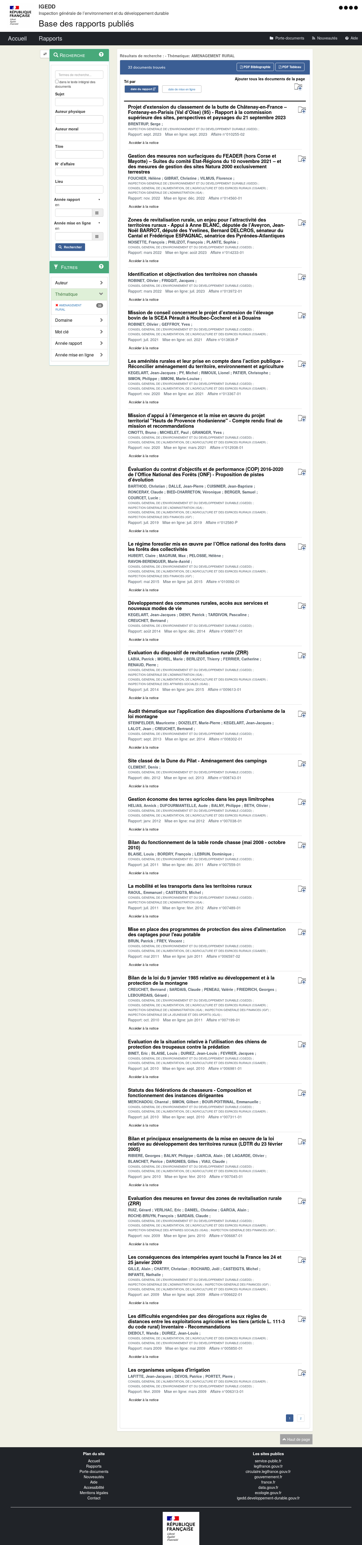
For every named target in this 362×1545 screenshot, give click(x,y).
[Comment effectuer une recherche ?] (101, 54)
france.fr (268, 1482)
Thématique (66, 294)
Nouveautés (94, 1476)
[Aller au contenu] (346, 7)
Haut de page (298, 1439)
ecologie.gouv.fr (268, 1492)
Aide (94, 1482)
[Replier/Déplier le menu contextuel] (45, 54)
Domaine (63, 320)
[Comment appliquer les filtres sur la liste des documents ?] (101, 266)
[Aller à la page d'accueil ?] (356, 7)
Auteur (61, 283)
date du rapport (141, 89)
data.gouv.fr (268, 1487)
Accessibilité (94, 1487)
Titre (59, 146)
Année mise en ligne (74, 355)
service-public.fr (268, 1460)
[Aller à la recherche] (351, 7)
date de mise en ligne (181, 89)
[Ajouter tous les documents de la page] (298, 87)
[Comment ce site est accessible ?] (341, 7)
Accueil (94, 1460)
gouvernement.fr (268, 1476)
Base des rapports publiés (86, 23)
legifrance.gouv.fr (268, 1466)
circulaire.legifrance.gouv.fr (268, 1471)
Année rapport (68, 343)
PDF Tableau (291, 66)
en (57, 204)
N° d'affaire (65, 163)
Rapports (93, 1466)
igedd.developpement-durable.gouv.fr (268, 1497)
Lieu (59, 181)
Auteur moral (66, 128)
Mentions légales (94, 1492)
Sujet (59, 93)
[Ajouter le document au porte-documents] (302, 110)
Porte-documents (94, 1471)
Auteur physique (70, 111)
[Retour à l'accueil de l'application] (181, 1528)
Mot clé (62, 332)
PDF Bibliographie (257, 66)
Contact (93, 1497)
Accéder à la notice (143, 142)
